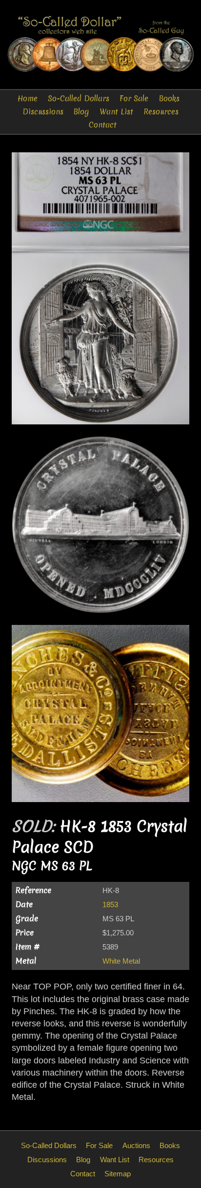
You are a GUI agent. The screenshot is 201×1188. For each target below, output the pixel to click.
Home (28, 98)
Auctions (136, 1145)
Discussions (42, 112)
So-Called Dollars (78, 98)
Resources (161, 112)
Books (169, 98)
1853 (110, 904)
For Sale (134, 98)
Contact (103, 125)
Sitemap (117, 1174)
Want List (116, 112)
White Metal (121, 961)
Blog (81, 112)
